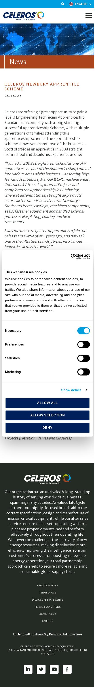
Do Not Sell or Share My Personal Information (47, 634)
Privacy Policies (47, 585)
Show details (71, 390)
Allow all (47, 403)
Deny (47, 427)
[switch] (83, 344)
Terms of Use (47, 592)
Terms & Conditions (47, 606)
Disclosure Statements (47, 599)
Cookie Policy (47, 614)
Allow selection (47, 415)
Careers (47, 621)
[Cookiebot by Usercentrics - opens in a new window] (70, 256)
